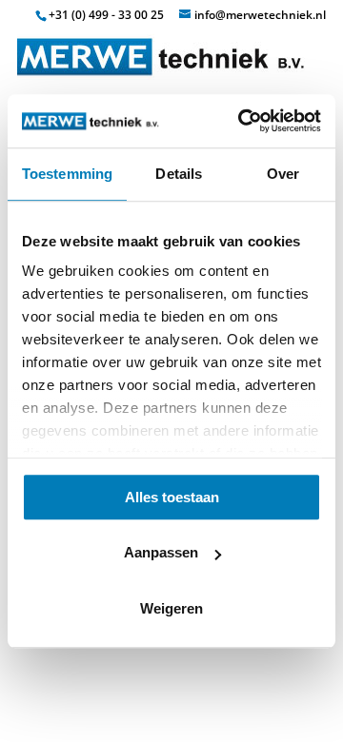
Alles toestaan (172, 497)
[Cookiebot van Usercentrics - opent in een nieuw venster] (242, 120)
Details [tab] (178, 174)
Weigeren (171, 608)
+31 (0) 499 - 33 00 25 (106, 15)
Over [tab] (283, 174)
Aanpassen (161, 552)
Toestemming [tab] (67, 174)
